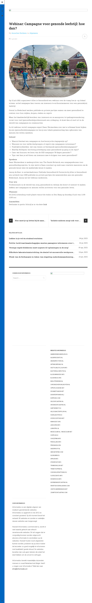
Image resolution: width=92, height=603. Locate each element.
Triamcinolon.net (56, 465)
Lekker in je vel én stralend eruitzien (25, 238)
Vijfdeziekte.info (56, 475)
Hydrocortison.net (57, 418)
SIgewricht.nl (55, 448)
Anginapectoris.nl (57, 361)
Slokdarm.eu (55, 455)
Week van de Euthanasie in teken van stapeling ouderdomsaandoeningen (42, 257)
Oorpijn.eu (54, 435)
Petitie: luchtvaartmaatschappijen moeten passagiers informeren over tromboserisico (47, 243)
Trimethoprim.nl (56, 469)
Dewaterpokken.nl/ (57, 394)
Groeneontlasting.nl (58, 405)
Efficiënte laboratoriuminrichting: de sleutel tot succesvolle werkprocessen (43, 252)
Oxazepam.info (55, 438)
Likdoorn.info (55, 425)
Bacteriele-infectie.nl (58, 371)
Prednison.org (55, 445)
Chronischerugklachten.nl (60, 384)
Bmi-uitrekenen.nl (56, 381)
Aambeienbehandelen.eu (59, 354)
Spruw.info (54, 459)
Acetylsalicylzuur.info (58, 367)
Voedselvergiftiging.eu (58, 472)
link (45, 204)
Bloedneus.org (55, 378)
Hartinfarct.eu (55, 408)
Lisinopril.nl (54, 428)
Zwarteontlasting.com (58, 492)
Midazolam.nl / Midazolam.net (61, 432)
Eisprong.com (55, 398)
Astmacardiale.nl (56, 364)
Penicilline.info (55, 442)
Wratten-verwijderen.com (60, 486)
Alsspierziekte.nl (56, 357)
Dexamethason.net (57, 391)
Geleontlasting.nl (57, 401)
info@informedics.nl (19, 569)
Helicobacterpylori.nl (58, 411)
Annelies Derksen (19, 33)
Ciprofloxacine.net (57, 388)
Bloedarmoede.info (57, 374)
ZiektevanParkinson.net (59, 489)
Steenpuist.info (55, 462)
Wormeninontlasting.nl (59, 482)
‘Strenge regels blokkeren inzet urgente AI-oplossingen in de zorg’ (39, 248)
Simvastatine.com (56, 452)
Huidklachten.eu (56, 415)
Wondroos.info (55, 479)
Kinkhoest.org (55, 421)
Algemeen (34, 33)
